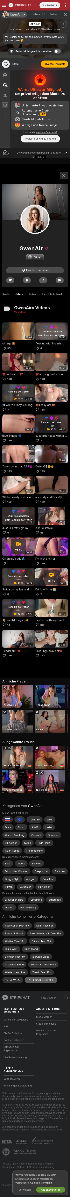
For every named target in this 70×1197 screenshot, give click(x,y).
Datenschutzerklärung (16, 1019)
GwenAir (35, 806)
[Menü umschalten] (4, 5)
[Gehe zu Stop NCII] (25, 1152)
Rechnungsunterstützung (18, 1085)
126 (9, 655)
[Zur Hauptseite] (22, 5)
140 (9, 440)
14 (8, 625)
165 (42, 409)
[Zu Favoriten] (6, 64)
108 (42, 379)
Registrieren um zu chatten (40, 138)
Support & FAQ (12, 1079)
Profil (6, 294)
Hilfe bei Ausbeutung (15, 1057)
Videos (38, 14)
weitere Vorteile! (46, 132)
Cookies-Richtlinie (41, 1182)
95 (8, 348)
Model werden (44, 1017)
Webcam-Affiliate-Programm (46, 1032)
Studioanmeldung (46, 1023)
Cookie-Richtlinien (14, 1040)
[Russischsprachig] (7, 819)
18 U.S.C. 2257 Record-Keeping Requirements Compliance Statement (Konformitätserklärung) (28, 1165)
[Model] (64, 175)
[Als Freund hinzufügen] (43, 280)
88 (42, 625)
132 (42, 502)
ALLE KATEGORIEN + (41, 979)
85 (42, 532)
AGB (6, 1026)
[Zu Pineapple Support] (6, 1152)
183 (9, 471)
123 (42, 655)
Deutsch (51, 998)
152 (9, 502)
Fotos (56, 14)
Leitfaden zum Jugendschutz (12, 1049)
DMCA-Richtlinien (13, 1033)
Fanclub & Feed (52, 294)
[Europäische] (19, 819)
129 (42, 471)
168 (9, 379)
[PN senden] (60, 280)
